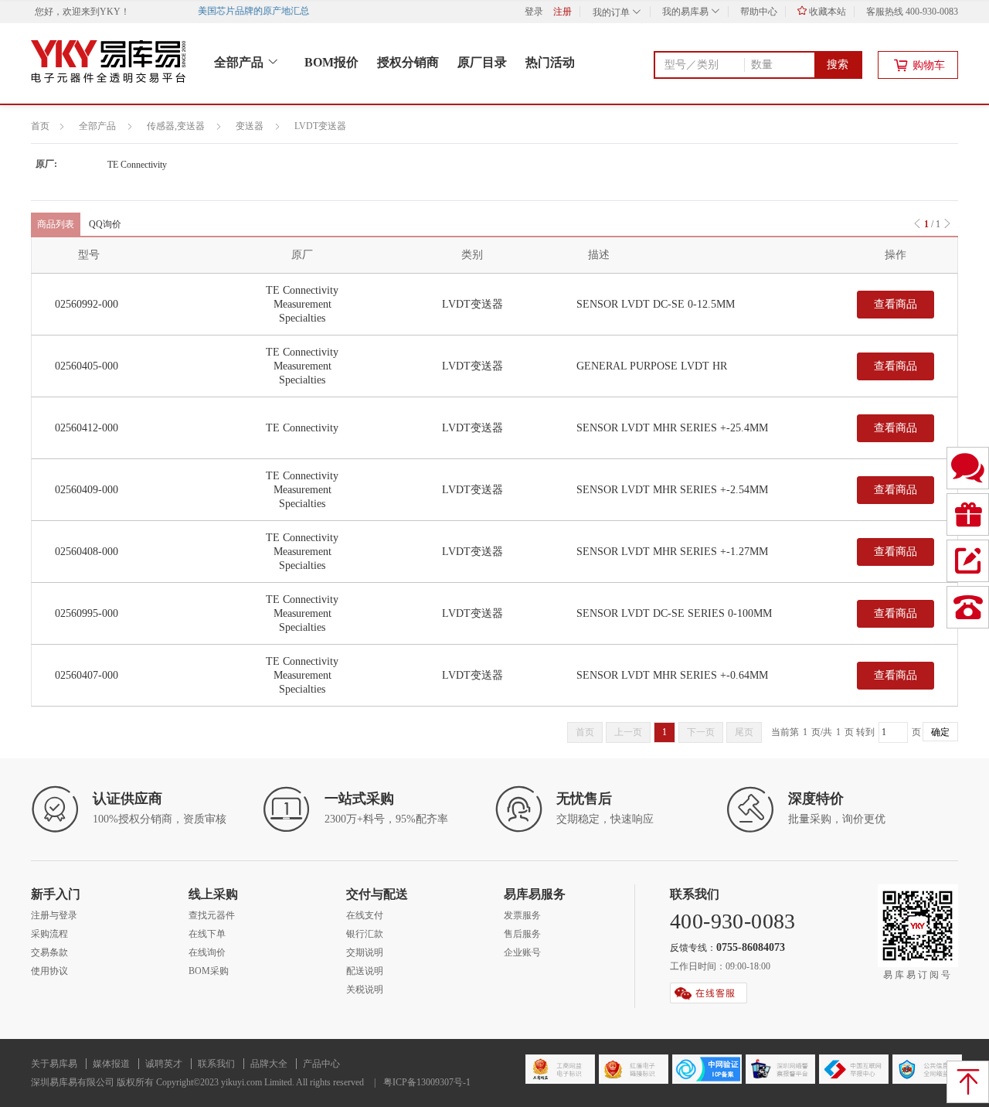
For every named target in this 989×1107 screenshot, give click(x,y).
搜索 (837, 64)
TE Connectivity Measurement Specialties (302, 304)
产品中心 (321, 1063)
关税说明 (364, 989)
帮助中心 (758, 11)
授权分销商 (408, 62)
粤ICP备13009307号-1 (427, 1082)
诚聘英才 (163, 1063)
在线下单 (207, 933)
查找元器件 (212, 915)
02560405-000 (86, 366)
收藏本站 (826, 11)
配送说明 (364, 971)
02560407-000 (86, 675)
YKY (110, 11)
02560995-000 (86, 613)
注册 (562, 11)
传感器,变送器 (176, 126)
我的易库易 (686, 11)
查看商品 (895, 304)
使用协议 (49, 971)
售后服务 (522, 933)
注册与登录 (54, 915)
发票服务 (522, 915)
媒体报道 (111, 1063)
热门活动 (550, 62)
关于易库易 (54, 1063)
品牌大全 (268, 1063)
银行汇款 (364, 933)
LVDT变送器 (320, 126)
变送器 (249, 126)
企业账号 (522, 952)
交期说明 (364, 952)
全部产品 (240, 62)
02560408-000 (86, 551)
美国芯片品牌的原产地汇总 (258, 10)
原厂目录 (482, 62)
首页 (40, 126)
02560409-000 (86, 490)
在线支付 (364, 915)
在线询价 (207, 952)
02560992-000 (86, 304)
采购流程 (49, 933)
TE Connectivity (137, 164)
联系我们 (216, 1063)
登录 (534, 11)
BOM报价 (331, 62)
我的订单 (612, 12)
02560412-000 (86, 428)
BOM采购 (209, 971)
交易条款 (49, 952)
